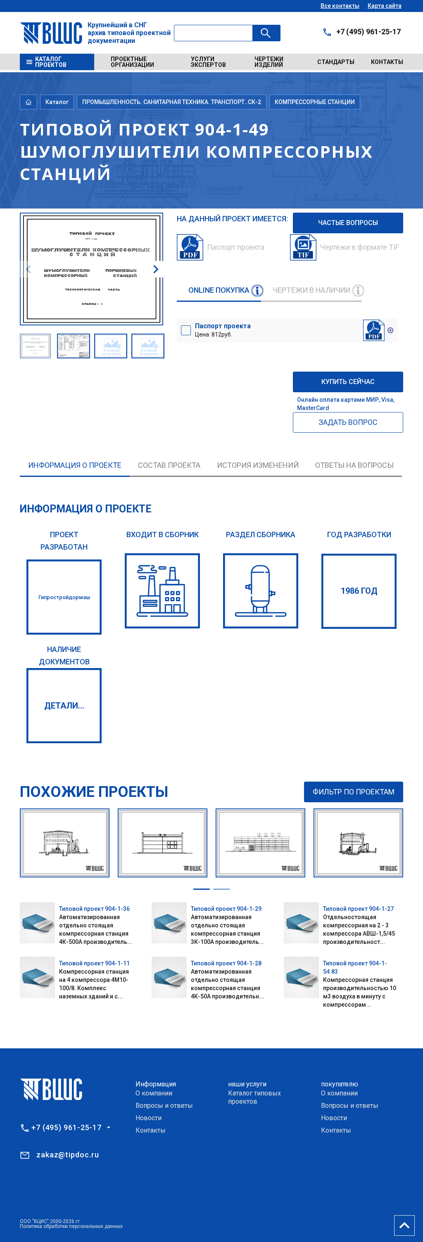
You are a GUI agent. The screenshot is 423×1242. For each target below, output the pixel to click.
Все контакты (340, 5)
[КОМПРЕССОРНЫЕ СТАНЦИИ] (260, 590)
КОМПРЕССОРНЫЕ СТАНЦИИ (315, 102)
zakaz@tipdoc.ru (67, 1154)
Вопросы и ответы (164, 1105)
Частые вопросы (348, 223)
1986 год (359, 591)
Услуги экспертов (208, 62)
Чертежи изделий (268, 62)
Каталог (57, 102)
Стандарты (335, 62)
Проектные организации (132, 62)
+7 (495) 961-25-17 (368, 31)
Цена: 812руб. (223, 330)
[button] (155, 269)
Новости (148, 1118)
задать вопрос (348, 422)
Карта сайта (385, 5)
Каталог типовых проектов (254, 1097)
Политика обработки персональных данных (71, 1226)
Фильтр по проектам (353, 791)
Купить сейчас (348, 382)
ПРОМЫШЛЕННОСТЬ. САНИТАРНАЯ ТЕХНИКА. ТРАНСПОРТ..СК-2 (171, 102)
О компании (153, 1093)
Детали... (64, 706)
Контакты (387, 62)
